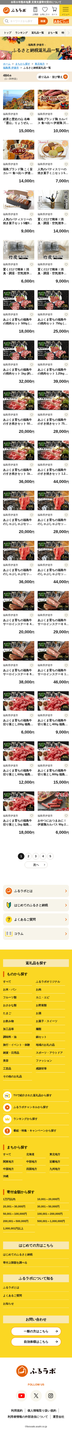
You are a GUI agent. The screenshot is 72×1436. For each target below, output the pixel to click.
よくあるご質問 (12, 1295)
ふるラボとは (11, 1287)
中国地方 (8, 1168)
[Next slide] (68, 33)
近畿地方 (55, 1161)
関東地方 (8, 1161)
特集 (64, 32)
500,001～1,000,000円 (51, 1221)
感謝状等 (41, 1068)
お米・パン (10, 989)
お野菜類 (41, 1005)
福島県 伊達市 (11, 67)
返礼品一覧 (37, 32)
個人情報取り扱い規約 (41, 1410)
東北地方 (40, 63)
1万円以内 (9, 1199)
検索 (43, 21)
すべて (7, 981)
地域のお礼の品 (45, 1044)
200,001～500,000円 (15, 1221)
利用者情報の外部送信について (28, 1416)
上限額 (35, 14)
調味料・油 (10, 1036)
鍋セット (41, 1036)
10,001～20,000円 (48, 1199)
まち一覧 (53, 32)
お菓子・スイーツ (46, 1021)
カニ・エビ (42, 997)
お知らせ (8, 1303)
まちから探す (22, 63)
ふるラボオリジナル (48, 981)
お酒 (38, 1013)
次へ (36, 864)
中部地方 (31, 1161)
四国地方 (31, 1168)
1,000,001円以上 (13, 1228)
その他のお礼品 (12, 1076)
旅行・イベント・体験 (16, 1044)
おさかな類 (10, 1005)
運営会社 (58, 1416)
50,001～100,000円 (15, 1213)
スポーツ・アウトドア (49, 1052)
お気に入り (45, 14)
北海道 (30, 1154)
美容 (5, 1060)
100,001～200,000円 (50, 1213)
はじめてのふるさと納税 (18, 1254)
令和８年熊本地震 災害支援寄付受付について (36, 2)
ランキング (21, 32)
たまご (7, 1013)
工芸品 (7, 1068)
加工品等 (8, 1029)
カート (54, 14)
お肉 (38, 989)
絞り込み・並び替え (51, 76)
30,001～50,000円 (48, 1206)
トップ (7, 32)
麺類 (38, 1029)
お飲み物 (8, 1021)
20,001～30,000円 (14, 1206)
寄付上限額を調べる (15, 1262)
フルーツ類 (10, 997)
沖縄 (5, 1176)
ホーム (7, 63)
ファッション (44, 1060)
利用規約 (17, 1410)
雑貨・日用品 (11, 1052)
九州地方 (55, 1168)
